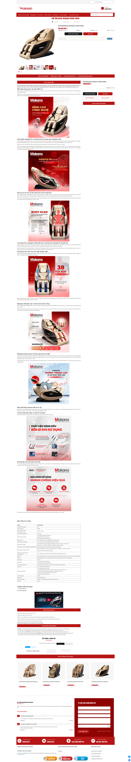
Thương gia (76, 21)
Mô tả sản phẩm (43, 76)
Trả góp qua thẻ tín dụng (96, 758)
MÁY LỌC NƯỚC (26, 14)
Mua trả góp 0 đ (90, 97)
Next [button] (56, 67)
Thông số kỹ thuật (56, 76)
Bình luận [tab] (33, 647)
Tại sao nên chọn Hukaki (85, 76)
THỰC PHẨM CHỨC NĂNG (74, 14)
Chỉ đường (71, 720)
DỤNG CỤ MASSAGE (63, 14)
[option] (37, 44)
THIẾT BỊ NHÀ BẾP (47, 14)
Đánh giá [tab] (27, 647)
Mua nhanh (110, 38)
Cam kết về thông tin (95, 756)
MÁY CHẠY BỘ (40, 14)
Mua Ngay (90, 33)
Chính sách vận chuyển (96, 751)
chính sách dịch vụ (69, 76)
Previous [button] (18, 67)
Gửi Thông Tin (83, 731)
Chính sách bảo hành (96, 753)
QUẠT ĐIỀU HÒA (55, 14)
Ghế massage (33, 14)
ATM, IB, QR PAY (105, 97)
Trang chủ (20, 14)
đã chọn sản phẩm (98, 2)
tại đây (43, 577)
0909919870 (108, 9)
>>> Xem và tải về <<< (22, 588)
